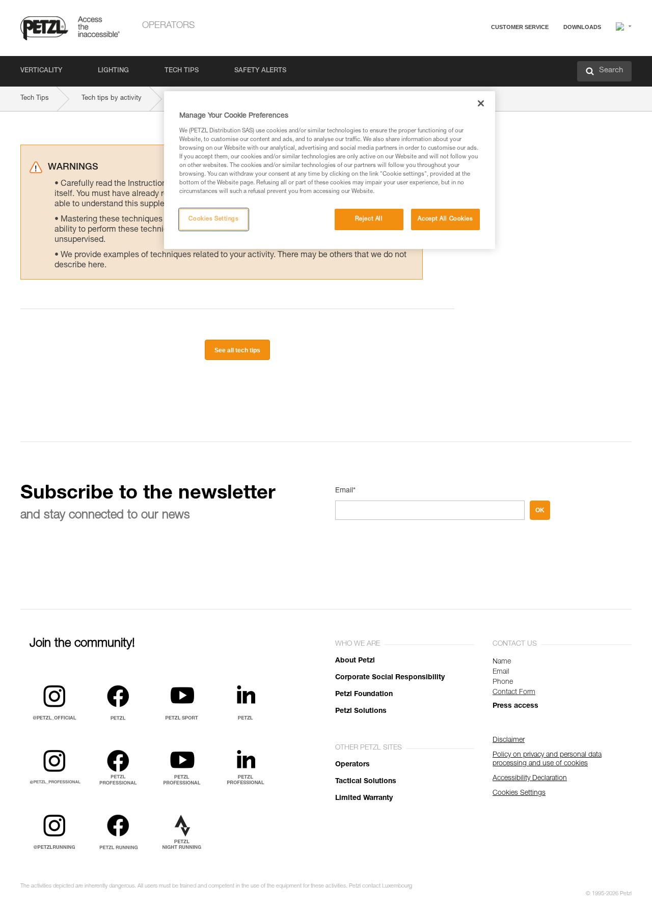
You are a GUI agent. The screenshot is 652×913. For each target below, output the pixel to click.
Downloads (582, 27)
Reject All (369, 219)
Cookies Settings (213, 219)
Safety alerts (260, 71)
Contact (480, 66)
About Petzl (355, 661)
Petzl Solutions (361, 711)
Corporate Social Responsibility (390, 677)
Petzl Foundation (364, 694)
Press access (515, 706)
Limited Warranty (364, 798)
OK (540, 510)
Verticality (41, 71)
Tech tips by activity (112, 98)
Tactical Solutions (365, 781)
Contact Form (514, 692)
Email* (345, 490)
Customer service (520, 27)
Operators (168, 26)
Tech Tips (182, 71)
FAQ (474, 51)
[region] (329, 170)
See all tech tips (237, 350)
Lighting (113, 71)
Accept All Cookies (445, 219)
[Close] (481, 103)
